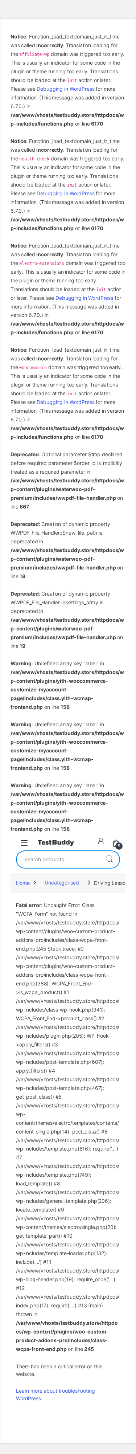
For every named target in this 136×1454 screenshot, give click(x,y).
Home (22, 882)
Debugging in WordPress (65, 89)
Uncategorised (62, 882)
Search (109, 859)
